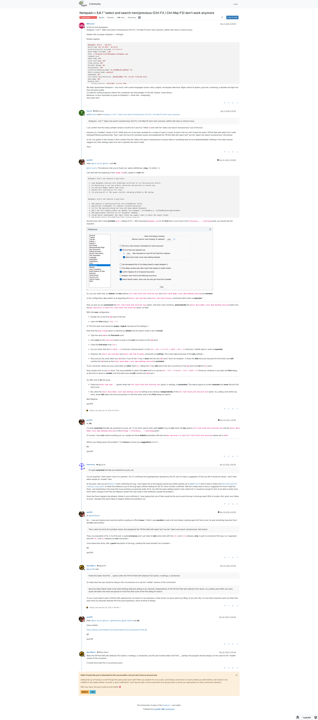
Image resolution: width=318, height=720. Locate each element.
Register (85, 692)
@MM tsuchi (99, 111)
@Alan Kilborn (104, 652)
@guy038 (101, 465)
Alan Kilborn (91, 566)
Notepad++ (167, 705)
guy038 (89, 160)
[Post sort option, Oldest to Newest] (222, 17)
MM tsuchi (90, 24)
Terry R (89, 111)
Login (93, 692)
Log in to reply (232, 17)
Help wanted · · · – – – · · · (89, 17)
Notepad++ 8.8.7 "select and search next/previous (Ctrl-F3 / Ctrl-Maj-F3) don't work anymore (141, 114)
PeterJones (91, 464)
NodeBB (157, 709)
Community (95, 4)
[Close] (236, 675)
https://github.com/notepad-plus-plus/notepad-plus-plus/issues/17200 (115, 630)
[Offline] (83, 25)
